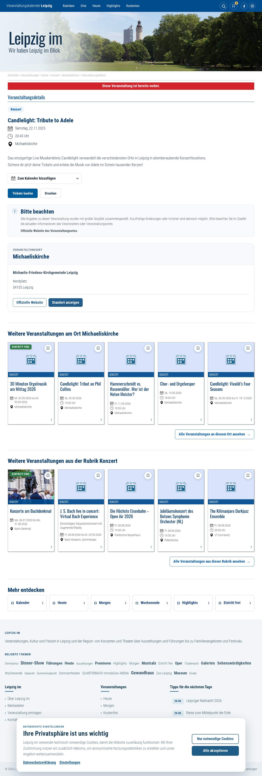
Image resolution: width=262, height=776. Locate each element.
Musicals (149, 663)
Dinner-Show (32, 663)
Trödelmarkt (191, 663)
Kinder (193, 673)
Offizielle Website (29, 302)
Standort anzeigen (65, 302)
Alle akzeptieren (215, 751)
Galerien (208, 663)
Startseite (13, 75)
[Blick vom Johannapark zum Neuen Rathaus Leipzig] (131, 41)
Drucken (50, 193)
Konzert (55, 75)
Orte (83, 6)
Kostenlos (132, 6)
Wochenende (13, 673)
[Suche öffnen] (223, 6)
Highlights (113, 6)
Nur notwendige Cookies (215, 739)
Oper (178, 663)
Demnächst (11, 663)
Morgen (134, 663)
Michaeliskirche (70, 75)
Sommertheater (69, 673)
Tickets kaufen (22, 193)
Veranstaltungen (30, 75)
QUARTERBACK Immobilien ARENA (105, 673)
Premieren (103, 663)
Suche (45, 75)
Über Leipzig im (19, 699)
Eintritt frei (165, 663)
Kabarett (30, 673)
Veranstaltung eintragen (25, 713)
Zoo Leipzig (164, 673)
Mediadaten (16, 706)
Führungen (54, 663)
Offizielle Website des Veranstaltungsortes (49, 231)
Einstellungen (70, 762)
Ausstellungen (84, 663)
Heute (97, 6)
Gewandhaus (142, 672)
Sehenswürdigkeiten (234, 663)
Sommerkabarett (47, 673)
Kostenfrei (110, 713)
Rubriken (69, 6)
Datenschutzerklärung (39, 762)
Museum (180, 673)
